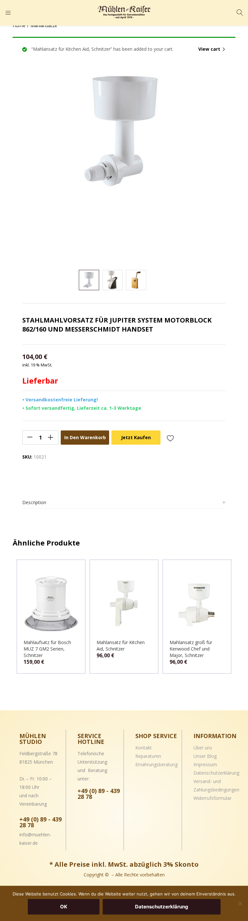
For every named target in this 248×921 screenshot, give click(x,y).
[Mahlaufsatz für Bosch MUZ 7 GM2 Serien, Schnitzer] (51, 603)
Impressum (205, 764)
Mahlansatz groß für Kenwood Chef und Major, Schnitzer (191, 648)
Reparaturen (148, 756)
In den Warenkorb (85, 437)
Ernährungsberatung (156, 764)
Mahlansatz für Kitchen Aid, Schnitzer (121, 645)
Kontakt (143, 748)
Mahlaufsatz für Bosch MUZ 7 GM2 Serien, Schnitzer (47, 648)
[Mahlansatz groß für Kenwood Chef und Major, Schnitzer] (197, 603)
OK (63, 907)
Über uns (202, 748)
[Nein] (240, 903)
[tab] (124, 503)
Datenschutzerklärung (216, 773)
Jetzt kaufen (136, 437)
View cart (209, 49)
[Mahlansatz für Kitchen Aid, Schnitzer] (124, 603)
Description (34, 502)
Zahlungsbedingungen (216, 790)
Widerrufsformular (212, 798)
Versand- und (207, 781)
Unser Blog (205, 756)
